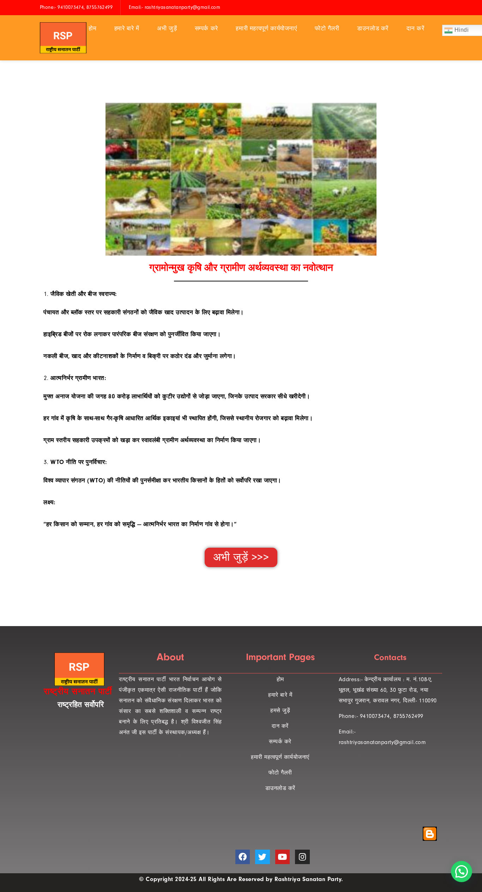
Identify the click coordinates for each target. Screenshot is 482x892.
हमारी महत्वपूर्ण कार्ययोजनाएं (266, 28)
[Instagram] (302, 857)
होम (92, 28)
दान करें (415, 28)
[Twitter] (262, 857)
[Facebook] (242, 857)
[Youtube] (282, 857)
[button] (241, 557)
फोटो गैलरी (327, 28)
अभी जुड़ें (167, 28)
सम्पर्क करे (206, 28)
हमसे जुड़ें (280, 710)
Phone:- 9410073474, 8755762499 (381, 716)
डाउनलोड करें (372, 28)
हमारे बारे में (126, 28)
